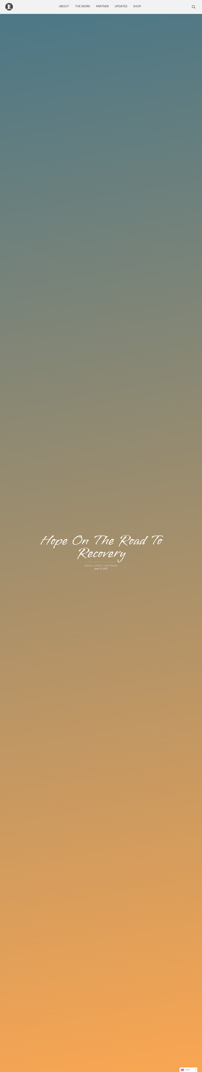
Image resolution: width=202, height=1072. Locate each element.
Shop (137, 6)
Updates (121, 6)
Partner (102, 6)
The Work (82, 6)
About (64, 6)
